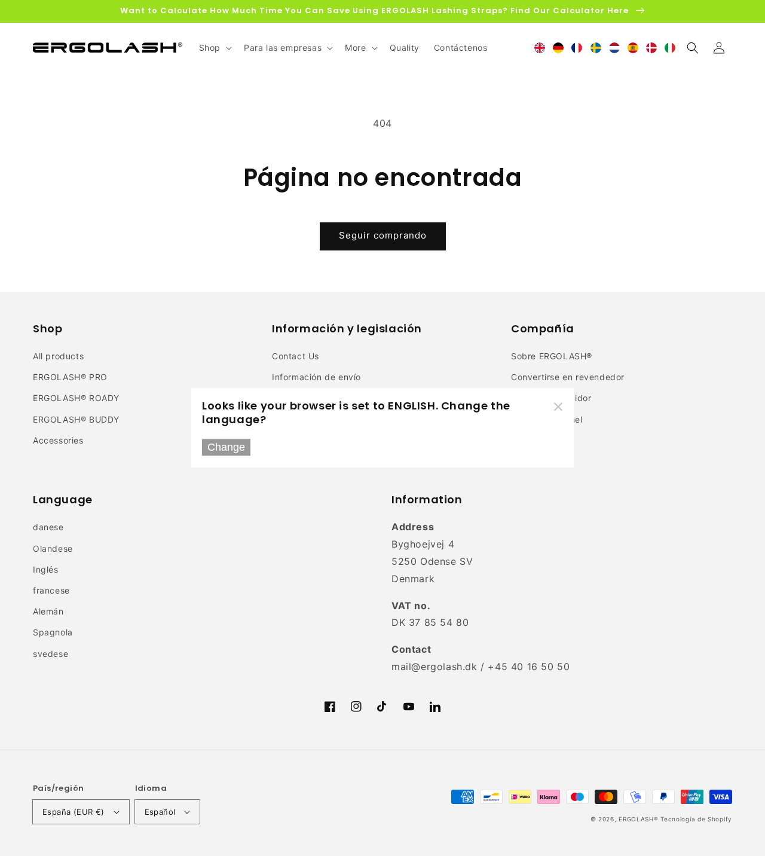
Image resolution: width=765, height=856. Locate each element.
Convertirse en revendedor (568, 377)
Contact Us (295, 356)
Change (226, 447)
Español (160, 812)
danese (48, 527)
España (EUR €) (73, 812)
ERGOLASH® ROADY (76, 398)
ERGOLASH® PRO (70, 377)
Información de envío (316, 377)
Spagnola (53, 632)
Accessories (58, 440)
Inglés (46, 569)
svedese (50, 654)
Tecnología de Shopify (696, 819)
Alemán (48, 611)
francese (51, 590)
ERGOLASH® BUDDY (76, 419)
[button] (693, 48)
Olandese (53, 548)
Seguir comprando (383, 235)
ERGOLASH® (638, 819)
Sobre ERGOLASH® (551, 356)
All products (58, 356)
